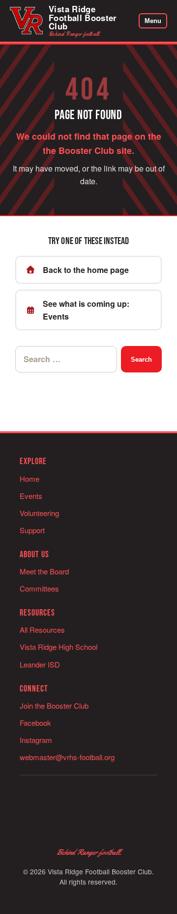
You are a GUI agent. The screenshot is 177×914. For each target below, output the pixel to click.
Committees (39, 588)
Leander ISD (40, 664)
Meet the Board (44, 571)
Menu (153, 21)
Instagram (36, 740)
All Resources (42, 629)
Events (31, 496)
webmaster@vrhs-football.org (67, 757)
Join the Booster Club (54, 705)
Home (29, 478)
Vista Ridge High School (58, 647)
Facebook (35, 722)
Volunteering (39, 513)
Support (32, 530)
